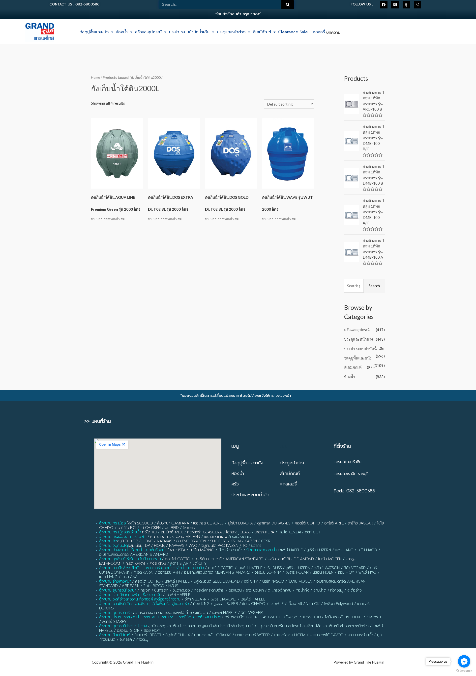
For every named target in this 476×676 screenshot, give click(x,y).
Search (374, 285)
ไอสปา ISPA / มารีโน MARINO (191, 550)
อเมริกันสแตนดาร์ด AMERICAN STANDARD (229, 559)
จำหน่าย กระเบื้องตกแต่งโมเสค (122, 537)
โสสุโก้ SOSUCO (140, 523)
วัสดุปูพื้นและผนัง (94, 32)
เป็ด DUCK (188, 528)
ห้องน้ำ (122, 32)
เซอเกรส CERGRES (208, 523)
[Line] (395, 4)
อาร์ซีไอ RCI (127, 528)
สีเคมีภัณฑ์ (262, 32)
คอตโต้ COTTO (307, 523)
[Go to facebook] (464, 661)
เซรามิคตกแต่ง (215, 537)
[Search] (287, 4)
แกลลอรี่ (317, 32)
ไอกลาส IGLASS (238, 532)
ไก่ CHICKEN (150, 528)
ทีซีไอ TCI (149, 532)
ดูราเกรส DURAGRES (273, 523)
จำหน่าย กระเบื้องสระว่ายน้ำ (120, 532)
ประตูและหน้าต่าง (231, 32)
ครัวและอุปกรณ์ (148, 32)
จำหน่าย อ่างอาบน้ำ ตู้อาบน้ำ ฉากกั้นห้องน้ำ (132, 550)
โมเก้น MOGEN (329, 559)
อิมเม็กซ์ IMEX (172, 532)
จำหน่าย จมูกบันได (113, 546)
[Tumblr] (406, 4)
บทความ (333, 33)
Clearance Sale (293, 32)
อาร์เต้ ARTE (334, 523)
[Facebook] (383, 4)
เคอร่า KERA (264, 532)
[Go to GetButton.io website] (464, 671)
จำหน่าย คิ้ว (108, 541)
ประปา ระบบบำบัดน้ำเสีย (189, 32)
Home (95, 77)
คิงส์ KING (158, 563)
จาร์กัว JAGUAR (360, 523)
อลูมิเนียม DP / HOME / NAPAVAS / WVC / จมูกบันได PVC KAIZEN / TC (187, 546)
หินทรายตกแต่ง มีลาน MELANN (175, 537)
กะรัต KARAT (135, 563)
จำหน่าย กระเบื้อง (112, 523)
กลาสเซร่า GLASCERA (204, 532)
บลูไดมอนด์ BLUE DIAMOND (291, 559)
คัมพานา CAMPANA (173, 523)
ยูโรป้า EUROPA (240, 523)
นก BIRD (172, 528)
